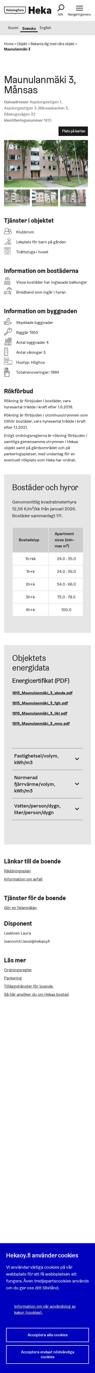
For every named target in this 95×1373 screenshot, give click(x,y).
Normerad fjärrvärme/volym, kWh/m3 (34, 784)
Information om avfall (23, 879)
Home (8, 44)
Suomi (13, 28)
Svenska (29, 28)
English (45, 28)
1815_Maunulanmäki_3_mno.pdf (41, 723)
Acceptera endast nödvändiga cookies (47, 1354)
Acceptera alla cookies (48, 1335)
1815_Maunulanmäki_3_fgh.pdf (40, 703)
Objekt (22, 44)
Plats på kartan (73, 131)
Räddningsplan (17, 871)
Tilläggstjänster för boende (29, 986)
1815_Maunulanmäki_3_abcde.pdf (42, 693)
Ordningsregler (18, 970)
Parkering (13, 978)
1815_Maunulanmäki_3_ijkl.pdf (39, 713)
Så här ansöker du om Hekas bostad (36, 994)
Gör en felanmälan (20, 907)
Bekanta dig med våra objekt (52, 44)
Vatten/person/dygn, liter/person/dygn (37, 809)
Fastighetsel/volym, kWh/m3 (36, 759)
